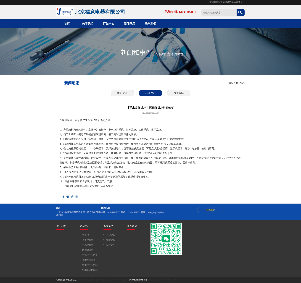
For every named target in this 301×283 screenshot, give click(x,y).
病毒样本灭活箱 (90, 265)
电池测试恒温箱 (90, 270)
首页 (67, 23)
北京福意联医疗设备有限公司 (92, 280)
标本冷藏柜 (87, 240)
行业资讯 (150, 93)
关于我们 (87, 23)
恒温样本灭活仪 (90, 255)
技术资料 (179, 93)
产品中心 (108, 23)
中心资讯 (122, 93)
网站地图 (173, 280)
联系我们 (150, 23)
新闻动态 (129, 23)
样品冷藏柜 (87, 245)
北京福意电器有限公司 (117, 280)
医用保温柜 (87, 250)
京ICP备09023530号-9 (158, 280)
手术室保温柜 (88, 260)
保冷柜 (85, 235)
